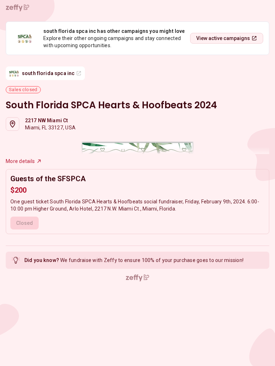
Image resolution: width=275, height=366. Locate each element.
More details (20, 161)
